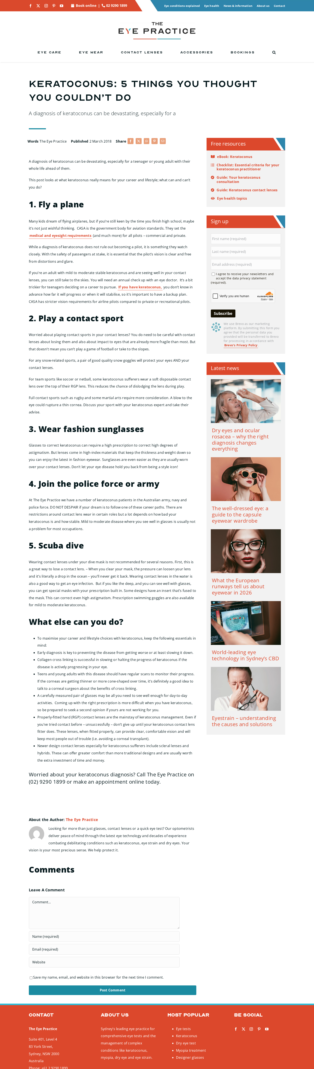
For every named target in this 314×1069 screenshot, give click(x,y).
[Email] (163, 141)
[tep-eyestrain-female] (246, 668)
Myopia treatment (191, 1050)
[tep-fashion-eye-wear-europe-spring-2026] (246, 531)
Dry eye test (186, 1043)
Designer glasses (190, 1057)
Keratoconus (186, 1036)
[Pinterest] (154, 141)
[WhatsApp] (146, 141)
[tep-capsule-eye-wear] (246, 459)
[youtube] (61, 5)
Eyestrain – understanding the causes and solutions (244, 721)
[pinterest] (54, 5)
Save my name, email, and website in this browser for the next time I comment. (98, 977)
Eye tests (183, 1028)
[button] (274, 52)
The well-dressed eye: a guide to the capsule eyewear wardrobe (240, 514)
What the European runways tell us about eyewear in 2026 (238, 586)
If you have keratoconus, (140, 287)
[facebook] (30, 5)
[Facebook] (130, 141)
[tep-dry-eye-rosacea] (246, 381)
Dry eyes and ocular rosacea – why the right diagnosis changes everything (240, 439)
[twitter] (38, 5)
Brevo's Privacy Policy (240, 345)
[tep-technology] (246, 602)
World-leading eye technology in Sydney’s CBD (245, 655)
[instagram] (46, 5)
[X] (139, 141)
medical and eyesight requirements (60, 235)
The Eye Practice (53, 141)
